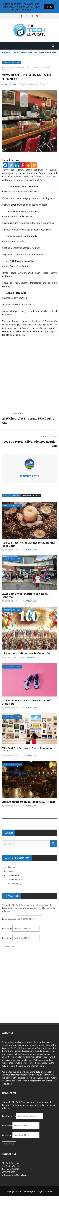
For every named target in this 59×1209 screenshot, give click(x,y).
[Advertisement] (29, 369)
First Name (7, 928)
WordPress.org (14, 883)
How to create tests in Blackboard (38, 52)
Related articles (11, 495)
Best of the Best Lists (11, 63)
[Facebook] (5, 165)
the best (52, 176)
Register (11, 866)
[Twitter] (11, 165)
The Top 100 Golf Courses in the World (26, 653)
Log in (10, 871)
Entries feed (13, 875)
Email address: (9, 918)
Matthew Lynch (10, 84)
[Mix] (34, 165)
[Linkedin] (17, 165)
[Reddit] (28, 165)
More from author (31, 495)
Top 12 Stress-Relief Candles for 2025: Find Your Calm (28, 544)
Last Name (7, 938)
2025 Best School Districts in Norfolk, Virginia (25, 595)
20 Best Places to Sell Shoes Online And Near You (26, 702)
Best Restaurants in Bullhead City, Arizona (29, 801)
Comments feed (15, 879)
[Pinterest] (23, 165)
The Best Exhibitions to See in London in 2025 (27, 750)
